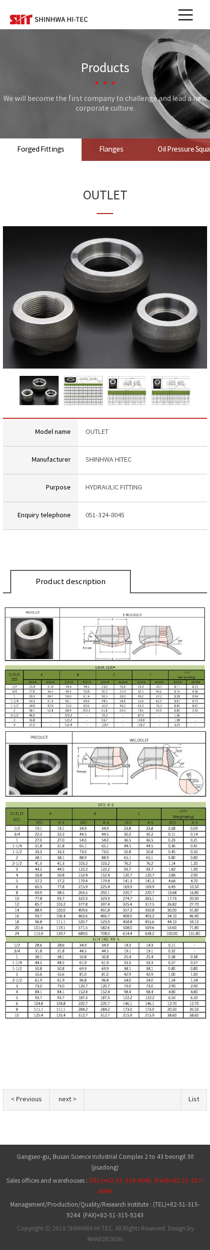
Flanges (111, 150)
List (194, 1099)
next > (68, 1099)
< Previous (26, 1099)
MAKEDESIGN (105, 1239)
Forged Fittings (40, 150)
